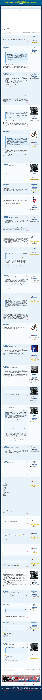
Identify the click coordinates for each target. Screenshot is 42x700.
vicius (6, 132)
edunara (7, 77)
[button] (27, 32)
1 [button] (29, 32)
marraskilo (6, 346)
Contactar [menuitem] (22, 684)
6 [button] (31, 32)
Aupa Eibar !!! (34, 374)
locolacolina (34, 204)
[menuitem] (9, 7)
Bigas (34, 47)
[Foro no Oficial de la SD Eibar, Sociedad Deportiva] (21, 678)
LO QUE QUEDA (6, 29)
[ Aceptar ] (21, 3)
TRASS (34, 36)
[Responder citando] (27, 36)
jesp (34, 235)
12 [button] (38, 32)
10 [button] (36, 32)
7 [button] (32, 32)
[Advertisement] (21, 20)
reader (8, 52)
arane (5, 546)
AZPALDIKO (34, 248)
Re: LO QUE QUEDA (6, 36)
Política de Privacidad (29, 690)
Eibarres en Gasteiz (8, 51)
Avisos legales (36, 690)
